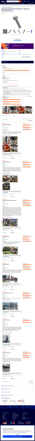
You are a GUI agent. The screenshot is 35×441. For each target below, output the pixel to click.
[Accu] (3, 1)
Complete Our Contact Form (26, 418)
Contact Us (23, 419)
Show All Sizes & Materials (7, 7)
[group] (17, 21)
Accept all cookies (17, 436)
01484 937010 (32, 3)
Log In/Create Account (25, 413)
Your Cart (23, 414)
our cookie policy (23, 432)
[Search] (20, 1)
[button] (32, 15)
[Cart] (33, 1)
